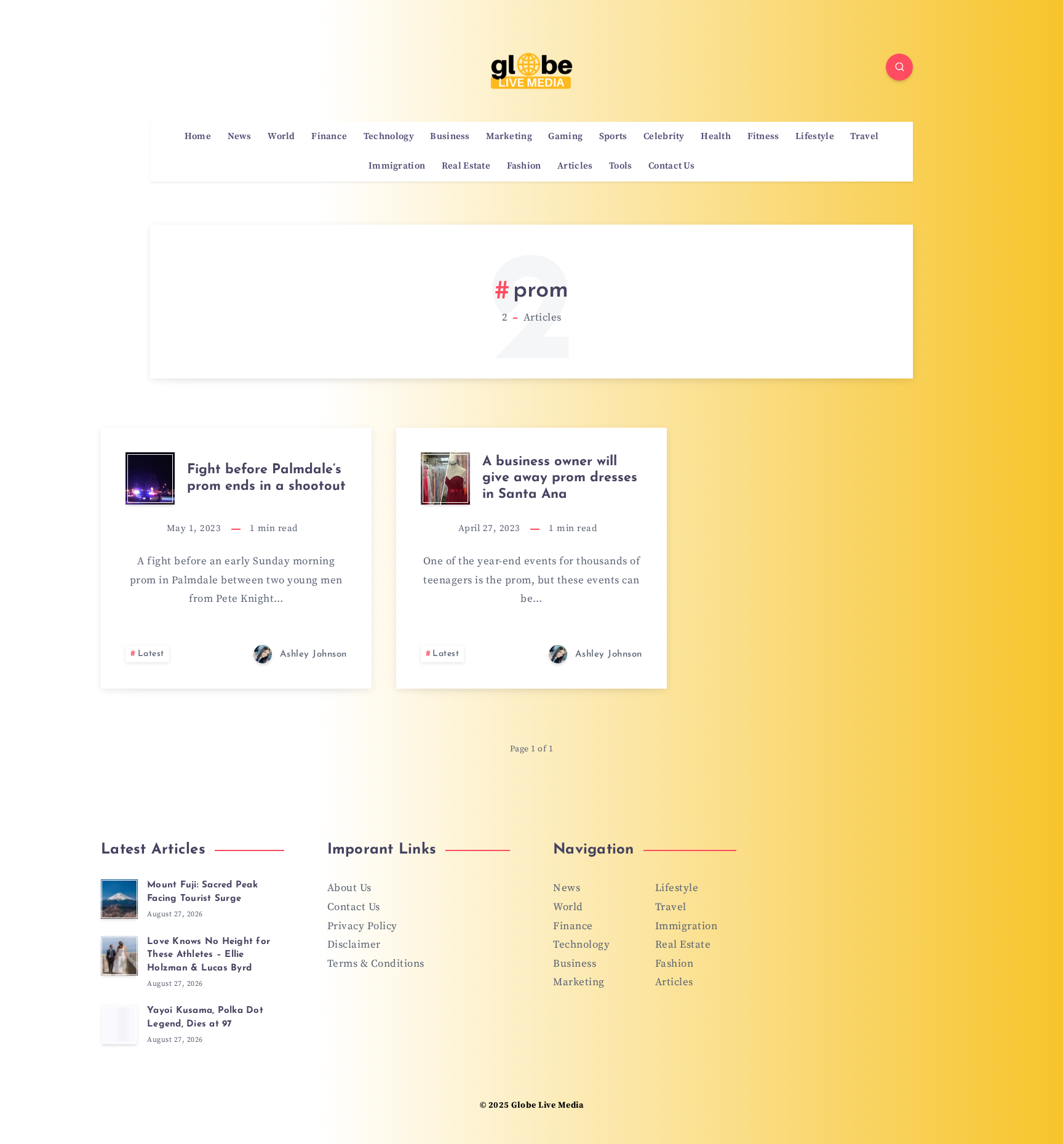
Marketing (509, 136)
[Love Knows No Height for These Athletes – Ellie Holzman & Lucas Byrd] (119, 955)
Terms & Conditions (375, 963)
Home (198, 136)
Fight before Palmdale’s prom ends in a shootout (266, 478)
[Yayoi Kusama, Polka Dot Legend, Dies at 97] (119, 1024)
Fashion (524, 166)
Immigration (396, 166)
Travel (864, 136)
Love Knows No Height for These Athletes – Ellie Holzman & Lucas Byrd (208, 955)
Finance (329, 136)
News (240, 136)
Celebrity (664, 136)
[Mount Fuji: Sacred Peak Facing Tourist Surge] (119, 899)
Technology (389, 136)
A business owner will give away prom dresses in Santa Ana (559, 478)
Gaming (565, 136)
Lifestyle (814, 136)
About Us (349, 888)
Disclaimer (354, 944)
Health (716, 136)
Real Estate (466, 166)
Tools (620, 166)
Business (449, 136)
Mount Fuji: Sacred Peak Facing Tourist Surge (202, 892)
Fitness (763, 136)
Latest (151, 653)
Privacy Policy (362, 926)
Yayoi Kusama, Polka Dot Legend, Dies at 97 (205, 1017)
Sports (613, 136)
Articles (574, 166)
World (281, 136)
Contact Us (671, 166)
